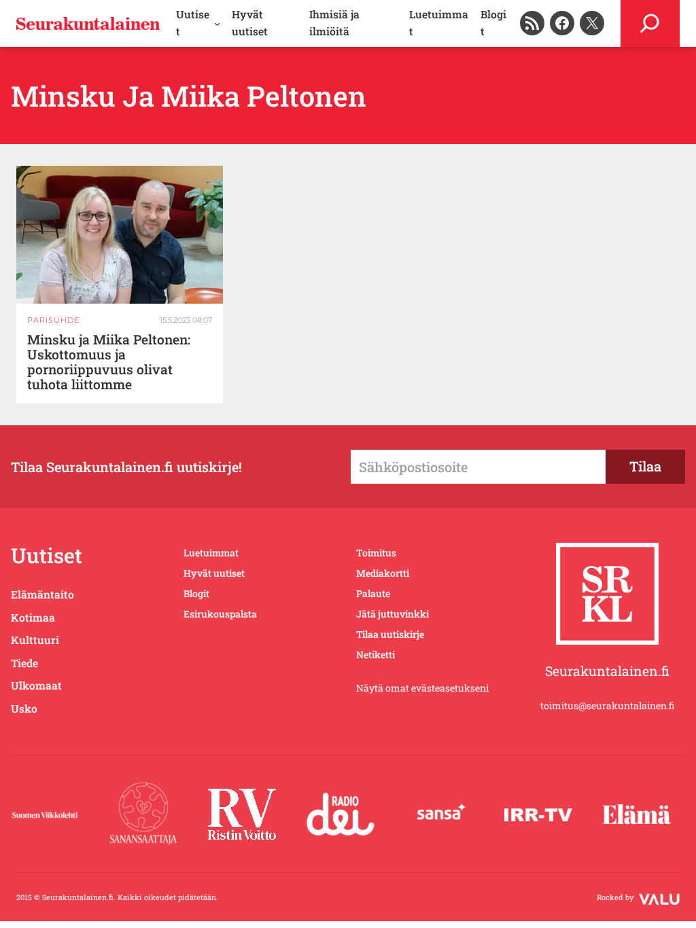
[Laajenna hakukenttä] (650, 23)
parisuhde (53, 320)
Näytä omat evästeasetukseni (422, 687)
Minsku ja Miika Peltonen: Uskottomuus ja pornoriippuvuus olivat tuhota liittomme (108, 362)
